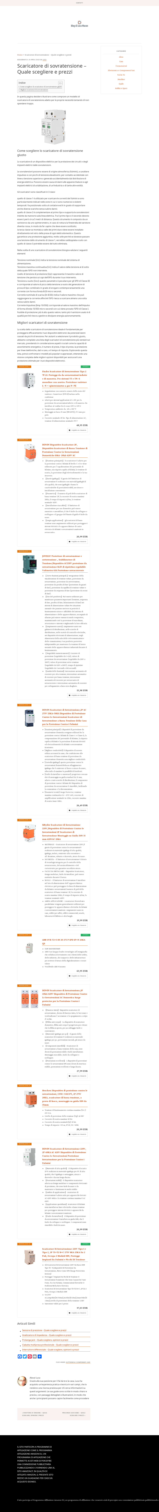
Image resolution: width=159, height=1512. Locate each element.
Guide (121, 84)
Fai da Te (121, 75)
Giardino (121, 79)
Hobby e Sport (121, 88)
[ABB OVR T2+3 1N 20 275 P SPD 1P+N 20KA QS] (30, 948)
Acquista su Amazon (78, 430)
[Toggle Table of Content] (59, 83)
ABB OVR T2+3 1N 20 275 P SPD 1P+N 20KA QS (63, 941)
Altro (121, 57)
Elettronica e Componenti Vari (78, 1362)
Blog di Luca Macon (79, 24)
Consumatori (121, 66)
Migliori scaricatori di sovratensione (34, 90)
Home (20, 55)
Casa (121, 61)
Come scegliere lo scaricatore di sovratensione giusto (41, 86)
